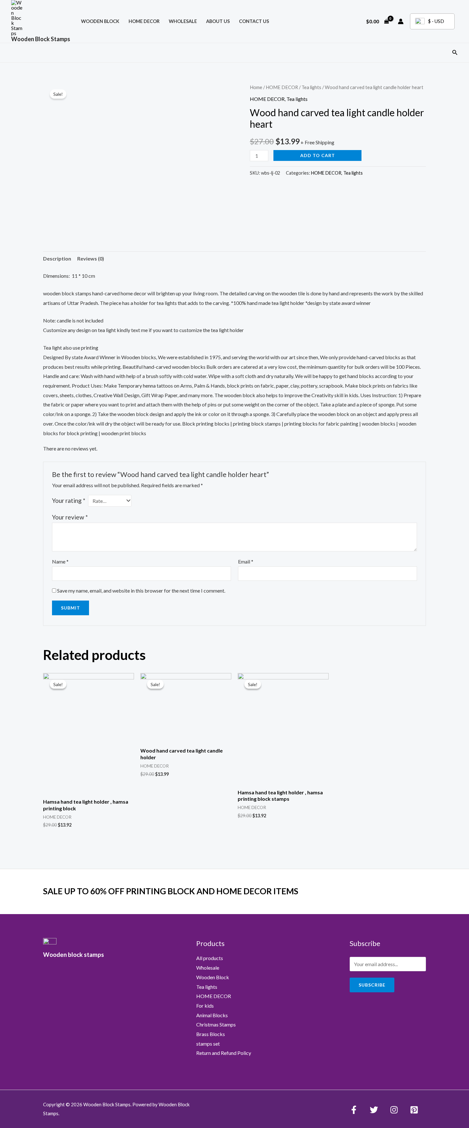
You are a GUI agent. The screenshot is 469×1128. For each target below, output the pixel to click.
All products (209, 958)
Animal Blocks (212, 1015)
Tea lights (311, 87)
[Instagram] (394, 1110)
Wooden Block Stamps (40, 38)
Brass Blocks (210, 1034)
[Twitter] (374, 1110)
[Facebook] (354, 1110)
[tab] (57, 258)
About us (218, 21)
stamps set (208, 1044)
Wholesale (183, 21)
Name (60, 561)
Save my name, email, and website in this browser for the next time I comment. (141, 590)
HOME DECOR (144, 21)
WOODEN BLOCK (100, 21)
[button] (455, 53)
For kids (205, 1006)
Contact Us (254, 21)
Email (245, 561)
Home (256, 87)
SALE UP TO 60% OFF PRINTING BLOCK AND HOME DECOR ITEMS (170, 891)
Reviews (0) (90, 258)
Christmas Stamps (216, 1024)
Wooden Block (212, 977)
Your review (70, 517)
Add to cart (317, 155)
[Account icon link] (401, 21)
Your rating (68, 500)
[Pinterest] (414, 1110)
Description (57, 258)
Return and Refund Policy (223, 1053)
